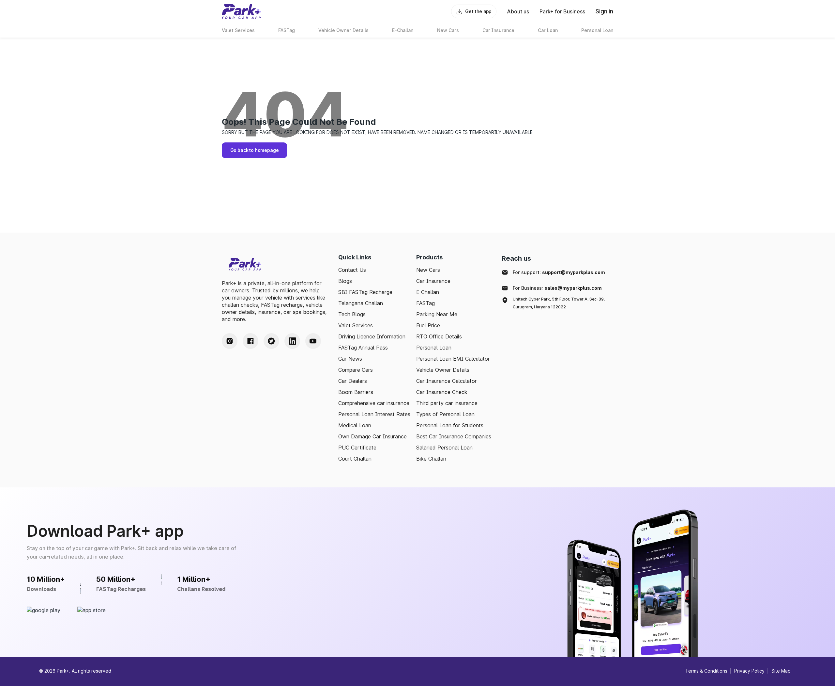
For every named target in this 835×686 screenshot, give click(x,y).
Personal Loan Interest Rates (374, 414)
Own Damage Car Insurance (372, 436)
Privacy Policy (749, 671)
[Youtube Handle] (313, 341)
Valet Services (355, 325)
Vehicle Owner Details (442, 370)
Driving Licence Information (371, 336)
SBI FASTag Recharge (365, 292)
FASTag (425, 303)
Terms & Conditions (706, 671)
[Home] (241, 11)
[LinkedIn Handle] (292, 341)
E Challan (427, 292)
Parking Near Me (436, 314)
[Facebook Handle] (250, 341)
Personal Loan (433, 347)
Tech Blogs (352, 314)
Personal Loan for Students (449, 425)
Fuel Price (428, 325)
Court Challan (355, 458)
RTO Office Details (439, 336)
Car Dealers (352, 381)
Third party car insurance (447, 403)
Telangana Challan (360, 303)
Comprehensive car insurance (373, 403)
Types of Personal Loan (445, 414)
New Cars (428, 270)
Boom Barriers (355, 392)
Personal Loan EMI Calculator (453, 358)
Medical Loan (354, 425)
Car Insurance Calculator (446, 381)
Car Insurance (433, 281)
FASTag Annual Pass (363, 347)
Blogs (345, 281)
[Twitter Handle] (271, 341)
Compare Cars (355, 370)
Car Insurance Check (441, 392)
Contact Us (352, 270)
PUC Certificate (357, 447)
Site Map (781, 671)
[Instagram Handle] (229, 341)
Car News (350, 358)
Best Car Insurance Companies (453, 436)
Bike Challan (431, 458)
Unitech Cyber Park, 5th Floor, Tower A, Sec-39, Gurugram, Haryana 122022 (559, 303)
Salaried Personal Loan (444, 447)
